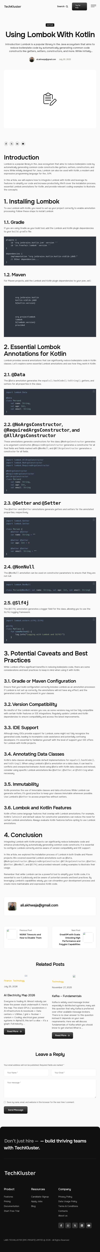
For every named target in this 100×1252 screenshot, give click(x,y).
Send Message (15, 1110)
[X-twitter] (75, 1225)
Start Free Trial (11, 1211)
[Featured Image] (26, 976)
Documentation (11, 1206)
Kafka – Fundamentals (67, 996)
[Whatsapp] (68, 1225)
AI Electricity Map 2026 (19, 995)
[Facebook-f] (61, 1225)
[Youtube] (89, 1225)
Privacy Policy (65, 1196)
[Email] (23, 143)
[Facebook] (6, 143)
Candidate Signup (40, 1196)
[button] (62, 6)
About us (62, 1215)
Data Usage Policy (67, 1201)
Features (8, 1196)
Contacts (63, 1211)
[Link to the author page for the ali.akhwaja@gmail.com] (31, 59)
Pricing (7, 1201)
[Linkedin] (82, 1225)
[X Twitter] (11, 143)
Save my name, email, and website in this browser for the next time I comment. (40, 1102)
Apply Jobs (36, 1201)
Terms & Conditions (68, 1206)
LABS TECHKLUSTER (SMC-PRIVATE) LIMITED (23, 1240)
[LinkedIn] (17, 143)
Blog (33, 1206)
